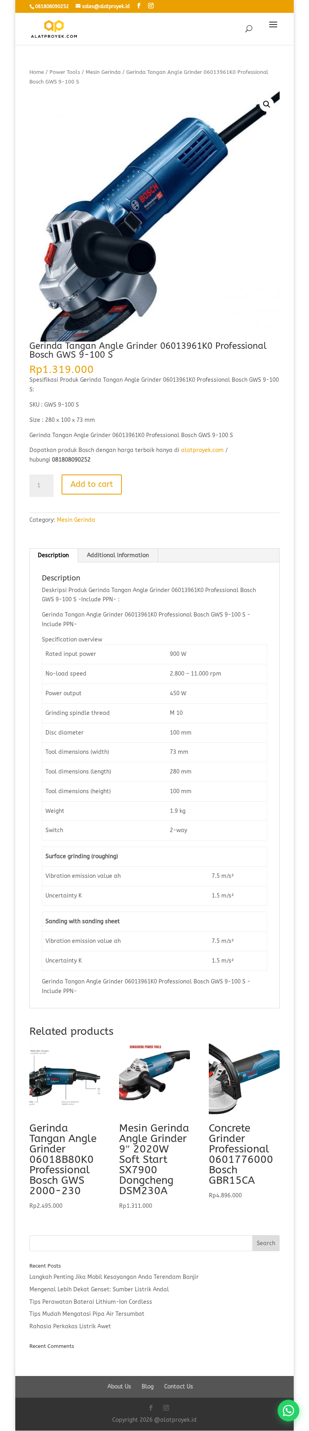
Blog (148, 1386)
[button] (267, 104)
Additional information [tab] (118, 555)
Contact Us (178, 1386)
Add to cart (91, 484)
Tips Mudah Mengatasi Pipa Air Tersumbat (86, 1314)
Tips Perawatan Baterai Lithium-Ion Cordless (90, 1302)
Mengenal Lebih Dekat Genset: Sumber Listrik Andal (99, 1289)
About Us (119, 1386)
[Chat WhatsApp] (288, 1410)
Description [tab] (53, 555)
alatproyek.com (202, 450)
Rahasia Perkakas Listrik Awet (70, 1326)
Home (36, 72)
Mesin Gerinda (103, 72)
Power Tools (64, 72)
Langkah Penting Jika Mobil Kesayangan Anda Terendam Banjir (114, 1277)
